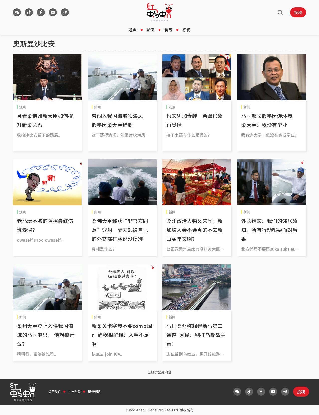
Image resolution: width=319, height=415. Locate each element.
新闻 (151, 30)
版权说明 (94, 391)
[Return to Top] (308, 406)
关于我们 (54, 391)
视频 (186, 30)
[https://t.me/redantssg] (65, 12)
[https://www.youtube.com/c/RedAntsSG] (53, 12)
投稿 (298, 12)
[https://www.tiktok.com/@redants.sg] (29, 12)
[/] (160, 12)
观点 (133, 30)
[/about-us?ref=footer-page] (17, 12)
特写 (168, 30)
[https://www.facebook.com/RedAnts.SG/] (41, 12)
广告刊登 (74, 391)
